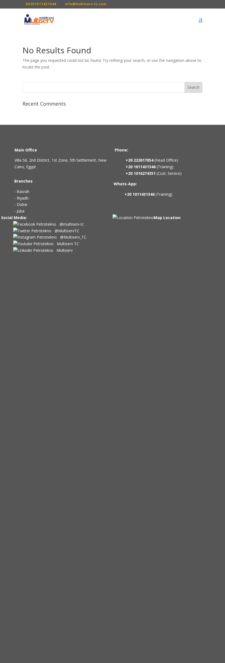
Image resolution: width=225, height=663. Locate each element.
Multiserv (63, 250)
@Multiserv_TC (71, 237)
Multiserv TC (66, 243)
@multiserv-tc (70, 224)
